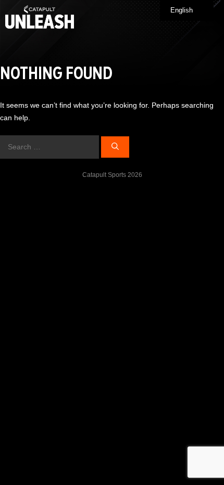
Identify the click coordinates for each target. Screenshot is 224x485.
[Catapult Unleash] (39, 17)
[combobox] (187, 10)
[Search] (115, 147)
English (181, 10)
